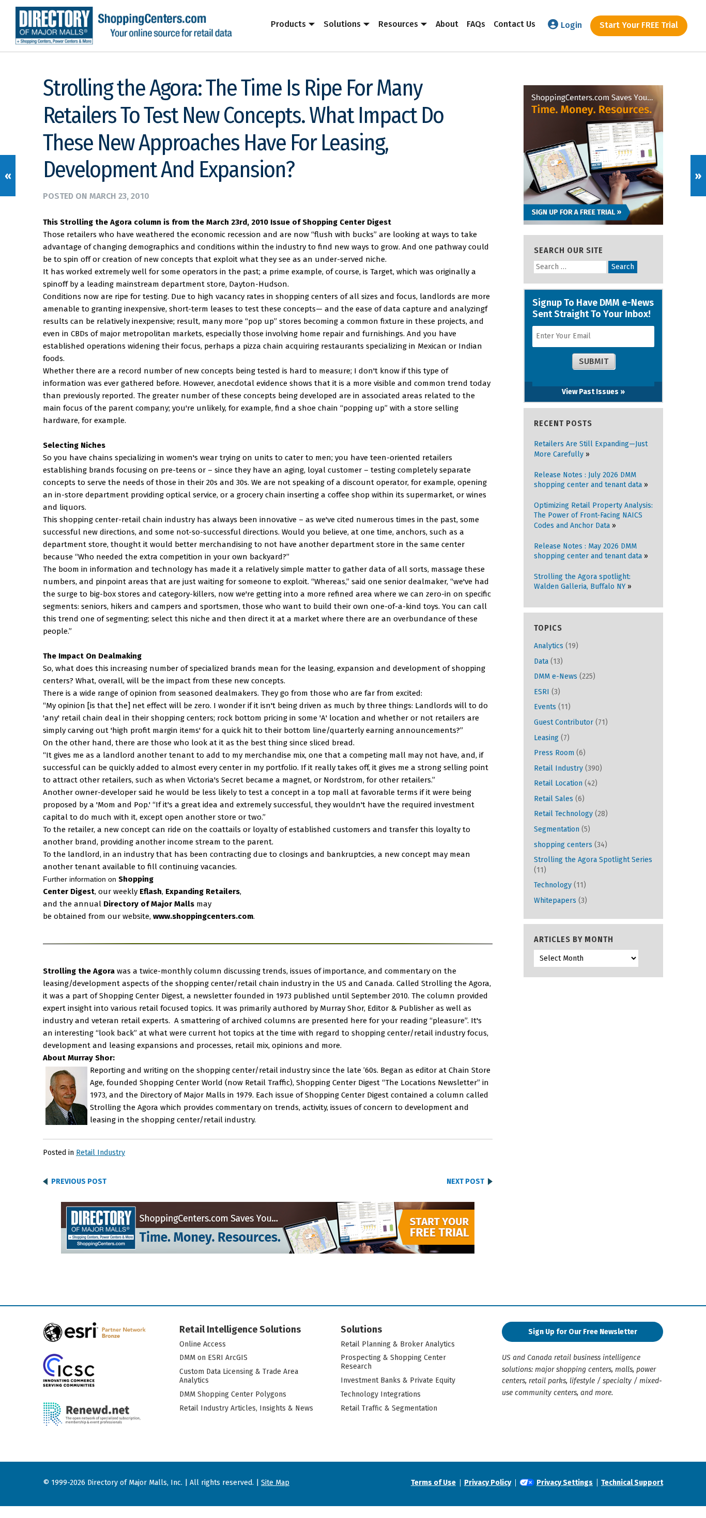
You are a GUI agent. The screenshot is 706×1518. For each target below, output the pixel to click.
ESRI (541, 691)
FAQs (476, 24)
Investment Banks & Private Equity (398, 1380)
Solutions (342, 24)
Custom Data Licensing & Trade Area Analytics (238, 1376)
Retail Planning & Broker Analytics (398, 1344)
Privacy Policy (487, 1482)
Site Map (275, 1482)
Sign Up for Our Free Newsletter (582, 1331)
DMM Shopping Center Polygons (232, 1394)
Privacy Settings (564, 1482)
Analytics (548, 645)
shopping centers (563, 844)
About (447, 24)
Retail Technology (563, 813)
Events (545, 706)
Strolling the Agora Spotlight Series (593, 859)
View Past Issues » (593, 391)
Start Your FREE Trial (639, 25)
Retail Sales (553, 798)
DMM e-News (555, 676)
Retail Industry (100, 1152)
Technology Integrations (381, 1394)
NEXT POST (465, 1182)
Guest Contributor (563, 722)
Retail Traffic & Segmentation (389, 1408)
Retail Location (558, 783)
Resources (398, 24)
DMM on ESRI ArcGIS (213, 1357)
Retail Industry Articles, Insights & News (246, 1408)
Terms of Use (433, 1482)
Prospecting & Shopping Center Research (393, 1362)
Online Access (202, 1344)
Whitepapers (555, 900)
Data (541, 661)
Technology (553, 885)
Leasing (546, 737)
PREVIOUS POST (78, 1182)
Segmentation (556, 829)
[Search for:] (571, 266)
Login (571, 25)
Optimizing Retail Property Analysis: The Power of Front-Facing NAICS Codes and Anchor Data (593, 515)
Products (288, 24)
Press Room (554, 752)
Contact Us (514, 24)
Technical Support (632, 1482)
